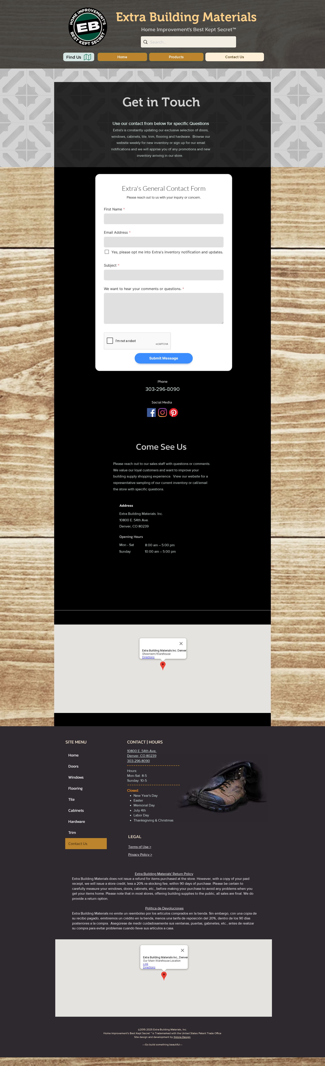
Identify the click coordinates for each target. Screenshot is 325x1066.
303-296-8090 (138, 761)
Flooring (75, 788)
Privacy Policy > (140, 854)
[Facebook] (151, 412)
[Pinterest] (173, 412)
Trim (72, 832)
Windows (76, 777)
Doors (73, 766)
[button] (176, 57)
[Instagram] (162, 412)
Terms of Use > (139, 847)
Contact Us (77, 843)
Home (73, 755)
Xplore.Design (182, 1037)
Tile (71, 799)
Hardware (76, 821)
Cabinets (76, 810)
